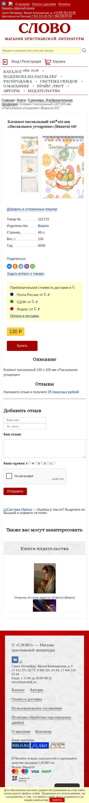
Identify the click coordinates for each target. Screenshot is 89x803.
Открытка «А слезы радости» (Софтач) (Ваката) (44, 597)
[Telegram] (20, 266)
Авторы (11, 91)
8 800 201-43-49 (65, 12)
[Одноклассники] (15, 266)
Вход (15, 61)
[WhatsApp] (32, 266)
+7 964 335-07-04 (61, 16)
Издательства (44, 91)
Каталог (18, 689)
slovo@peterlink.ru (24, 682)
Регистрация (31, 61)
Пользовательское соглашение (37, 708)
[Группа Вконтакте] (4, 4)
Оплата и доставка (44, 4)
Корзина (59, 61)
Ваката (43, 226)
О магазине (22, 4)
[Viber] (26, 266)
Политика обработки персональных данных (41, 719)
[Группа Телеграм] (10, 4)
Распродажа (17, 81)
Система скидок (59, 81)
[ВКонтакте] (9, 266)
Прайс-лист (50, 86)
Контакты (64, 4)
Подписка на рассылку (30, 76)
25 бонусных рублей (63, 392)
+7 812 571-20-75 (40, 16)
